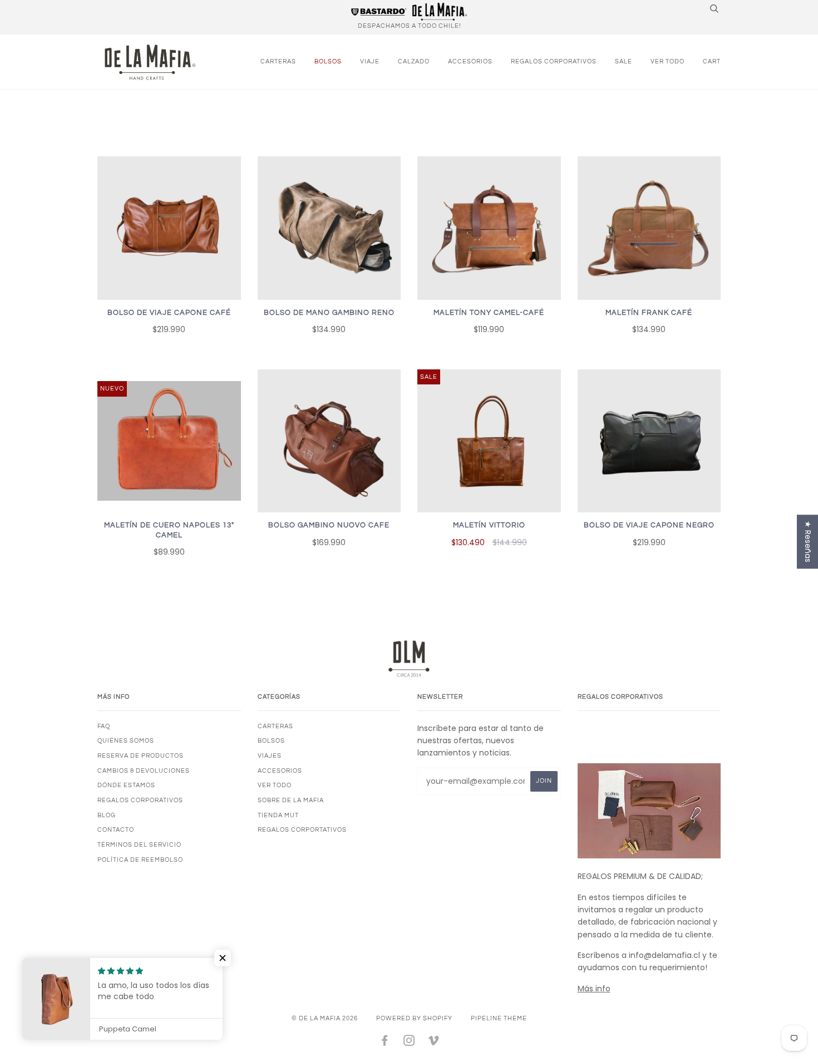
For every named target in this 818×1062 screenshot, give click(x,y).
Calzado (414, 61)
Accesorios (470, 61)
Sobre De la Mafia (291, 800)
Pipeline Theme (499, 1018)
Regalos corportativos (302, 830)
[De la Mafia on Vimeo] (434, 1043)
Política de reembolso (140, 860)
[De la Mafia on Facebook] (385, 1043)
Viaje (370, 61)
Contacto (115, 830)
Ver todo (667, 61)
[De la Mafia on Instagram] (409, 1043)
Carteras (278, 61)
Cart (712, 61)
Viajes (270, 756)
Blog (106, 815)
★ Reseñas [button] (808, 541)
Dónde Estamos (126, 785)
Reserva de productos (140, 756)
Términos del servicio (139, 845)
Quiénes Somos (125, 741)
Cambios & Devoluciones (143, 771)
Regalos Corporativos (554, 61)
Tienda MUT (278, 815)
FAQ (103, 726)
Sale (623, 61)
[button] (222, 958)
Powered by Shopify (414, 1018)
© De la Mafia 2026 (325, 1018)
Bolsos (328, 61)
